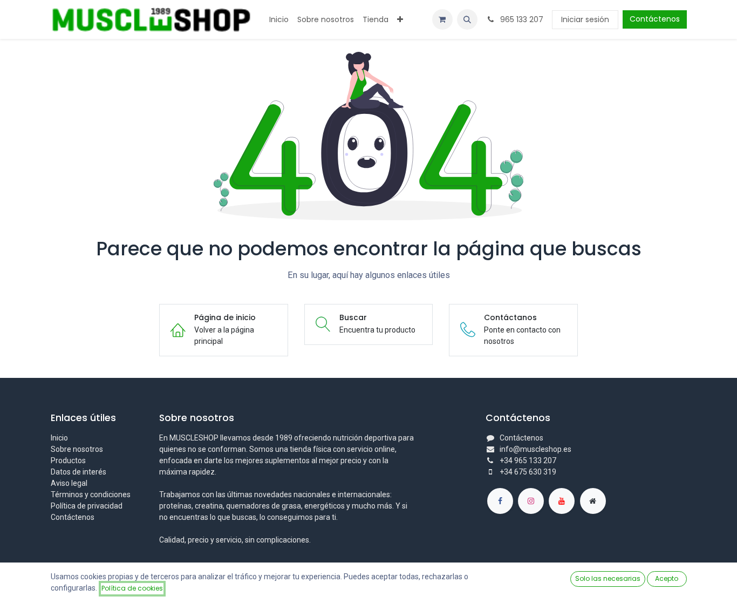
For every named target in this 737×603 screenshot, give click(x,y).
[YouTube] (562, 501)
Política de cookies (132, 588)
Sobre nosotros (77, 449)
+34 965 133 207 (528, 460)
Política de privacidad (86, 506)
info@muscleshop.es (535, 449)
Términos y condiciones (91, 494)
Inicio (59, 437)
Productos (68, 460)
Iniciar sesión (585, 19)
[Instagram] (531, 501)
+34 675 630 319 (528, 472)
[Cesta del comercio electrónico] (442, 19)
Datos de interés (78, 472)
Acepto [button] (666, 578)
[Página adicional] (593, 501)
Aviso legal (69, 483)
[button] (467, 19)
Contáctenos (655, 18)
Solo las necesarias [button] (607, 578)
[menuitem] (279, 20)
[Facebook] (500, 501)
